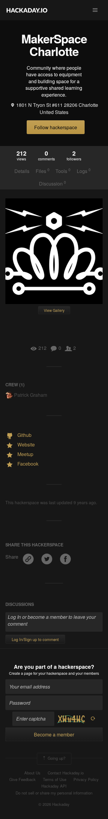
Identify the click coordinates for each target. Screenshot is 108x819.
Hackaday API (54, 786)
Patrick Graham (30, 394)
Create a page (20, 673)
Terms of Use (54, 779)
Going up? (55, 758)
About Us (32, 773)
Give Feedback (22, 779)
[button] (95, 10)
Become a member (54, 734)
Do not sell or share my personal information (54, 793)
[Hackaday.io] (27, 10)
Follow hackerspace (55, 127)
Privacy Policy (86, 779)
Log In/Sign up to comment (35, 639)
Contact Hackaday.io (66, 773)
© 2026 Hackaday (54, 804)
